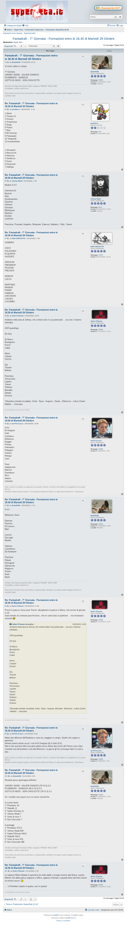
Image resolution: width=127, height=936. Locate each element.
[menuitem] (25, 25)
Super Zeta (17, 42)
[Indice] (37, 12)
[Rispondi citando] (83, 56)
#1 (6, 62)
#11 (6, 871)
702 (99, 131)
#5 (6, 316)
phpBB (55, 915)
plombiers (94, 123)
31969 (100, 449)
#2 (6, 109)
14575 (100, 255)
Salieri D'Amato (96, 321)
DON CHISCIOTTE (97, 246)
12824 (100, 80)
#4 (6, 238)
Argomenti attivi (29, 33)
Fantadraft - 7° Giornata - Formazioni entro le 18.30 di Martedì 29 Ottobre (63, 38)
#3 (6, 181)
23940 (100, 329)
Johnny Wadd (96, 199)
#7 (6, 505)
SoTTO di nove (96, 440)
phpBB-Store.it (70, 918)
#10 (6, 776)
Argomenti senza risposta (12, 33)
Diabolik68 (95, 71)
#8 (6, 606)
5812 (100, 207)
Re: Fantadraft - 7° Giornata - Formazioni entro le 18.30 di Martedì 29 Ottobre (31, 105)
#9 (6, 734)
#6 (6, 423)
